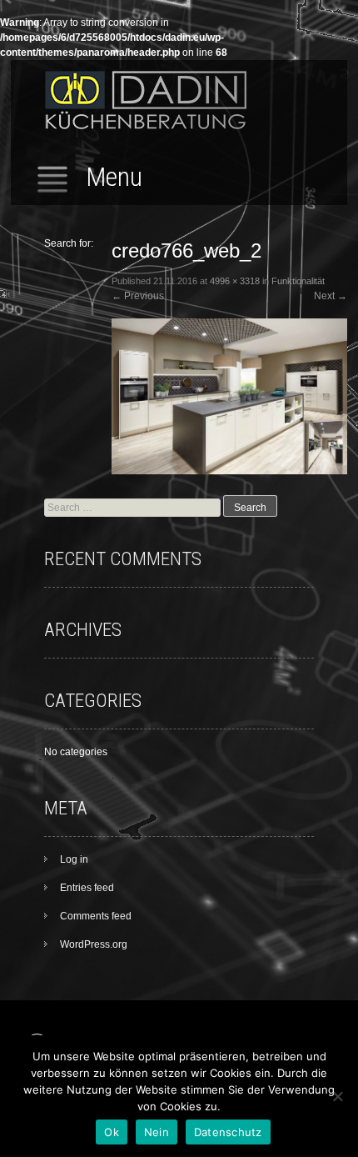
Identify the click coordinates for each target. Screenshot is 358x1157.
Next (330, 296)
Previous (138, 296)
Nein (156, 1132)
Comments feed (96, 916)
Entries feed (87, 888)
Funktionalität (298, 281)
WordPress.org (93, 944)
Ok (111, 1132)
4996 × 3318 (235, 281)
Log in (74, 859)
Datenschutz (228, 1132)
